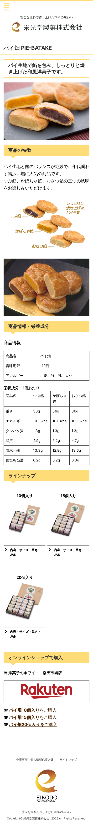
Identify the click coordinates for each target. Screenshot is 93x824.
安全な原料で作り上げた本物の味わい (46, 812)
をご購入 (33, 710)
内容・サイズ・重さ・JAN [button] (25, 552)
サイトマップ (68, 759)
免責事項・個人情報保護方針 (34, 759)
